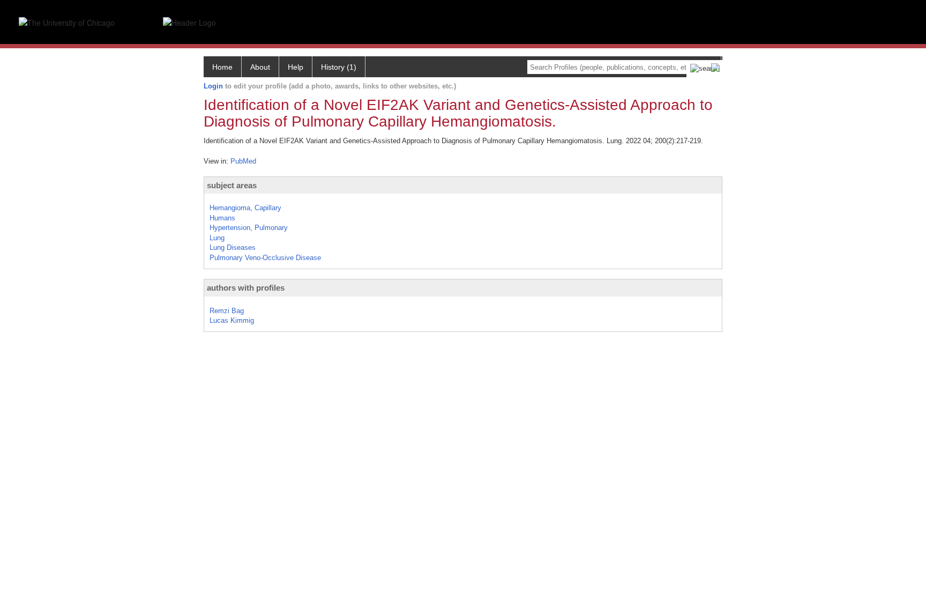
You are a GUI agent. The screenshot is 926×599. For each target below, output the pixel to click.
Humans (222, 218)
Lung (217, 238)
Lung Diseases (233, 247)
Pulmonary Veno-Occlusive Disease (265, 258)
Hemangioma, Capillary (245, 208)
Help (295, 67)
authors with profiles (246, 287)
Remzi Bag (227, 311)
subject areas (232, 185)
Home (222, 67)
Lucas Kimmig (232, 320)
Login (213, 86)
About (260, 67)
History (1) (338, 67)
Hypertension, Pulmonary (249, 228)
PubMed (243, 161)
